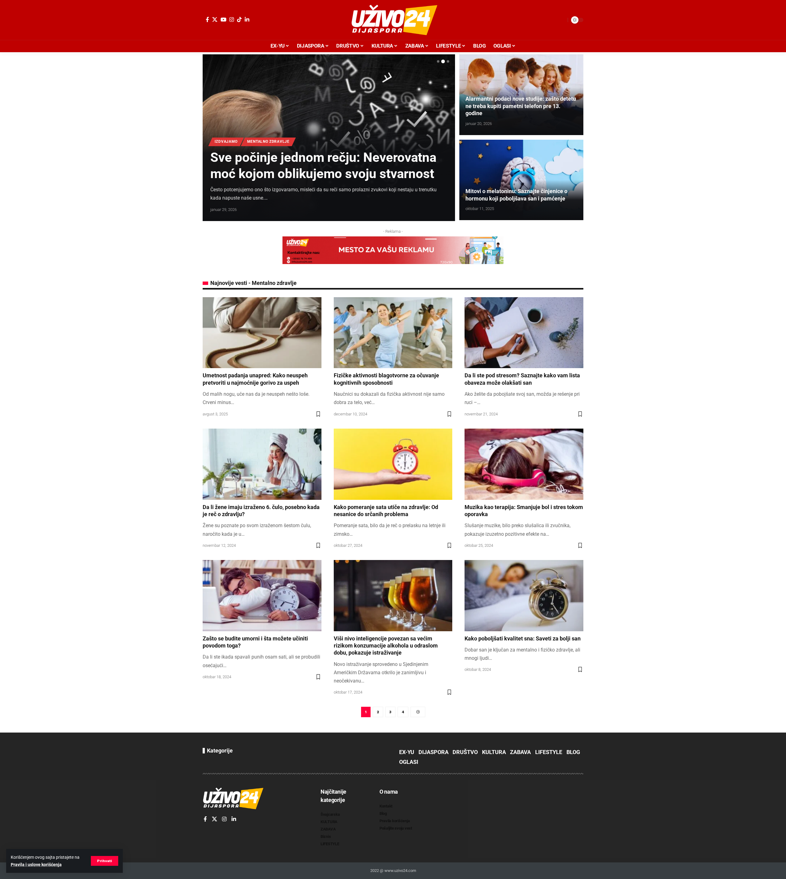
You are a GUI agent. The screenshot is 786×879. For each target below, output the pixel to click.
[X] (215, 19)
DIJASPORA (433, 752)
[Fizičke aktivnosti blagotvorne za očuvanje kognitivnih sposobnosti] (393, 332)
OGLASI (408, 762)
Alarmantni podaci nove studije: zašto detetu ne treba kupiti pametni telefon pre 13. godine (520, 105)
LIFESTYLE (548, 752)
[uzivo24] (393, 20)
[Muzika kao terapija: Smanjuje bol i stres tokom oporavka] (524, 464)
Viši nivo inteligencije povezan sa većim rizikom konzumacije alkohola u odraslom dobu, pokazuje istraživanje (386, 645)
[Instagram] (231, 19)
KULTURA (494, 752)
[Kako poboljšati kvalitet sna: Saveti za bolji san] (524, 595)
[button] (104, 861)
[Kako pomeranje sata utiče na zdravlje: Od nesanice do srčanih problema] (393, 464)
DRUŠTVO (465, 752)
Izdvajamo (226, 141)
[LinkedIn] (247, 19)
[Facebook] (207, 19)
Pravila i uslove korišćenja (36, 864)
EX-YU (406, 752)
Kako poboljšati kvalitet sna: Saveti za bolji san (523, 638)
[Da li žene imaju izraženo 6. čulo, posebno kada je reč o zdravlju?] (262, 464)
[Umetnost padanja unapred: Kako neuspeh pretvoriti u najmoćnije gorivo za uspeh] (262, 332)
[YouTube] (223, 19)
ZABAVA (520, 752)
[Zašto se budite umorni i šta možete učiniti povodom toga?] (262, 595)
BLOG (573, 752)
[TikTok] (239, 19)
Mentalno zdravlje (268, 141)
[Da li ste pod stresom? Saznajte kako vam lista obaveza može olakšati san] (524, 332)
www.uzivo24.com (399, 870)
